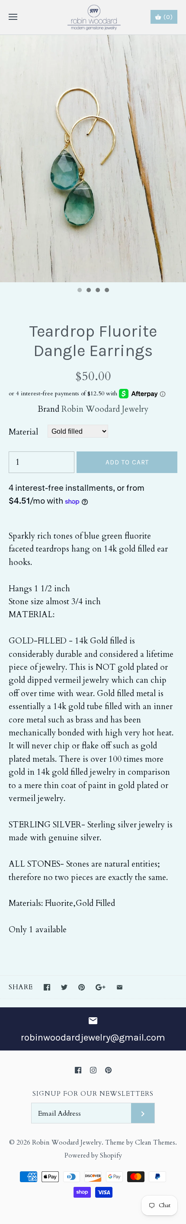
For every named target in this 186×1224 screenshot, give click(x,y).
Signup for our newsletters (93, 1093)
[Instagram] (93, 1070)
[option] (93, 158)
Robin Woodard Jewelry (104, 409)
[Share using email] (119, 987)
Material (23, 432)
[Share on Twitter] (64, 987)
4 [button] (106, 291)
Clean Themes (155, 1142)
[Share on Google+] (101, 987)
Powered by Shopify (93, 1155)
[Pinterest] (108, 1070)
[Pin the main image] (81, 987)
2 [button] (88, 291)
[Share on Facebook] (47, 987)
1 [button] (79, 291)
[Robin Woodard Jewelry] (93, 17)
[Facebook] (78, 1070)
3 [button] (97, 291)
